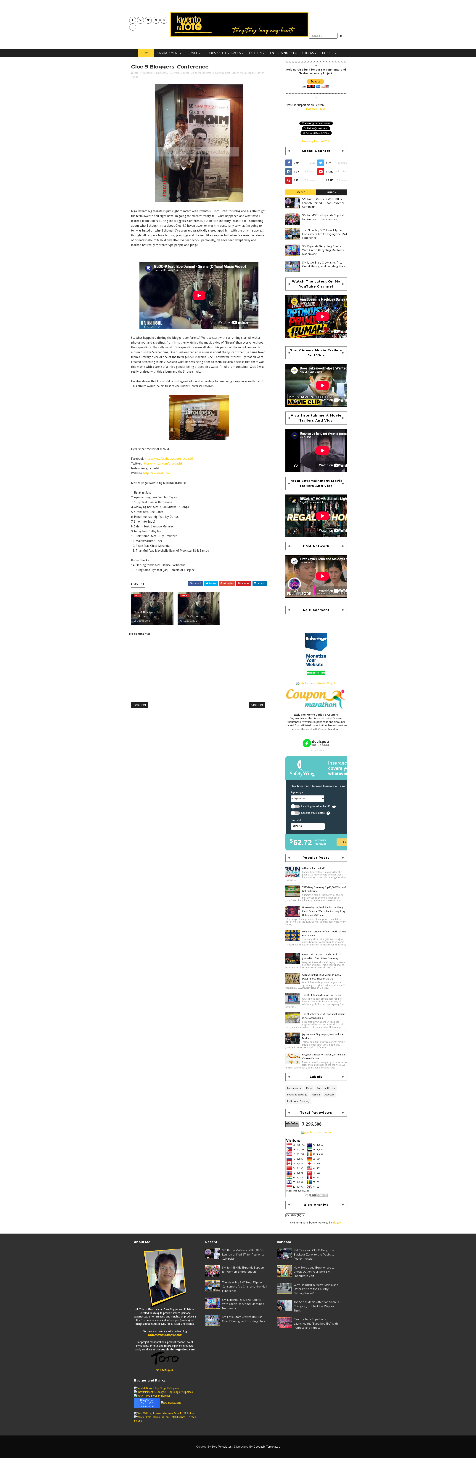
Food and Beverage (297, 1094)
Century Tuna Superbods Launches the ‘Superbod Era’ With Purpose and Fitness (316, 1323)
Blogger (337, 1222)
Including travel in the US (315, 806)
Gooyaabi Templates (266, 1446)
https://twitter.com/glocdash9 (162, 463)
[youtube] (140, 20)
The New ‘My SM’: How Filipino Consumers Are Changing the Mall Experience (324, 234)
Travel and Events (326, 1088)
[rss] (163, 1370)
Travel (192, 53)
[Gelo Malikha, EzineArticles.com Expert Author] (164, 1413)
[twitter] (148, 20)
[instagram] (156, 20)
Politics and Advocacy (298, 1101)
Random (331, 192)
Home (145, 53)
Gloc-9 (235, 72)
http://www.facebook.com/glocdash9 (169, 458)
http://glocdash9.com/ (158, 473)
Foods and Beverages (223, 53)
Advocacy (329, 1094)
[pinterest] (163, 20)
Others (308, 53)
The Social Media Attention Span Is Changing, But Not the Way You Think (316, 1306)
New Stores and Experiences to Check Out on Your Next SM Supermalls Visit (314, 1272)
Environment (168, 53)
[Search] (341, 36)
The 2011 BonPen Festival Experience (321, 995)
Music (243, 72)
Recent (301, 192)
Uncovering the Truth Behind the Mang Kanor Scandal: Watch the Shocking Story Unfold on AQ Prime (323, 911)
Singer (260, 72)
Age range (297, 792)
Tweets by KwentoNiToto (316, 141)
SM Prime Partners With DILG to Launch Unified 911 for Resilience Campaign (323, 202)
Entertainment (282, 53)
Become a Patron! (316, 108)
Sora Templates (221, 1446)
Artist (176, 72)
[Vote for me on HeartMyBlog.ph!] (316, 683)
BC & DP (328, 53)
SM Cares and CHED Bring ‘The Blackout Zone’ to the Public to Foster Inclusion (314, 1254)
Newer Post (140, 705)
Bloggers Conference (202, 72)
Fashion (255, 53)
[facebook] (132, 20)
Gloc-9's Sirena (189, 616)
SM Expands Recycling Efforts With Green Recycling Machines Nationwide (323, 250)
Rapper (251, 72)
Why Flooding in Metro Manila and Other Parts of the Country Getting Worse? (316, 1289)
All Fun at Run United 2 (314, 868)
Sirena (134, 76)
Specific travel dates (313, 812)
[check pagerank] (316, 1132)
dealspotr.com (316, 750)
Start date (296, 820)
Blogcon (185, 72)
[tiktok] (132, 27)
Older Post (257, 705)
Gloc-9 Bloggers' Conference (144, 614)
